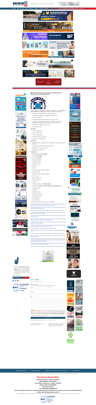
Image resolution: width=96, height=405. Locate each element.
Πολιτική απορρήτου (38, 311)
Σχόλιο (32, 296)
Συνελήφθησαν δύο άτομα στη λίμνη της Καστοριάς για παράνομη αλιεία (38, 324)
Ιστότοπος (32, 291)
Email (49, 287)
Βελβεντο (31, 8)
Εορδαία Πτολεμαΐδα (36, 281)
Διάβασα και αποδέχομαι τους (40, 315)
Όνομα (32, 287)
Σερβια (26, 8)
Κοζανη (14, 8)
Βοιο (23, 8)
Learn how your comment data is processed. (49, 320)
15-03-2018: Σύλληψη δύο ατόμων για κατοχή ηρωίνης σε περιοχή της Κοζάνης (43, 228)
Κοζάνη (41, 281)
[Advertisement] (21, 248)
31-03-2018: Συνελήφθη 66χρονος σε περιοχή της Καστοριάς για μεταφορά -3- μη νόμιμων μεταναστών (47, 246)
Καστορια (41, 8)
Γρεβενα (36, 8)
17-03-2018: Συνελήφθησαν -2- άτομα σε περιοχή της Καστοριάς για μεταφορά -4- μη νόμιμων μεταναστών (48, 233)
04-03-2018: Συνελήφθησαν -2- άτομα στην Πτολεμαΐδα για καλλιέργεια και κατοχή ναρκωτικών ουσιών (47, 210)
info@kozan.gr (76, 370)
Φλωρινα (46, 8)
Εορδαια (18, 8)
